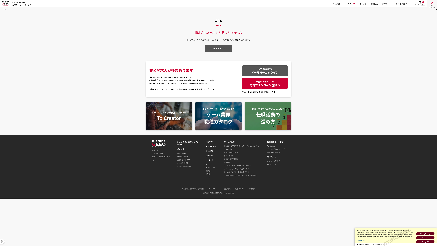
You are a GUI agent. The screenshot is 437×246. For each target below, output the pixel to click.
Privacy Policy (361, 240)
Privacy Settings (425, 234)
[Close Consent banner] (433, 230)
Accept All (425, 242)
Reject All (425, 238)
